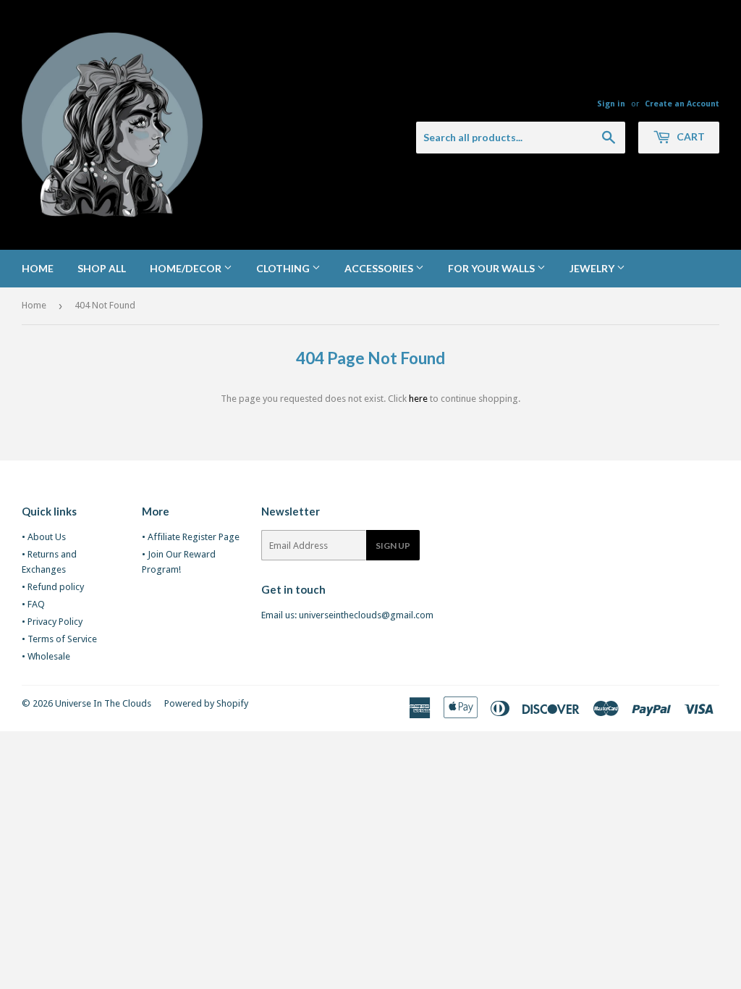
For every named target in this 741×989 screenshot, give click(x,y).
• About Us (44, 536)
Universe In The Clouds (103, 703)
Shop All (101, 268)
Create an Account (682, 104)
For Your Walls (492, 268)
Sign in (611, 104)
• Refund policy (53, 586)
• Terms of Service (59, 639)
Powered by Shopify (206, 703)
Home (38, 268)
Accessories (379, 268)
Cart (689, 136)
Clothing (284, 268)
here (418, 398)
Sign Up (393, 545)
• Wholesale (46, 656)
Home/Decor (187, 268)
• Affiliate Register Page (191, 536)
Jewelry (593, 268)
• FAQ (33, 604)
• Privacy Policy (52, 621)
